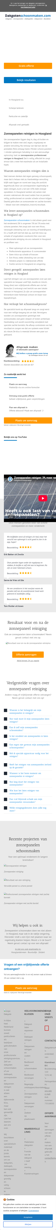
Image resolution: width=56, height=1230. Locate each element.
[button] (28, 711)
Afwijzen (28, 1224)
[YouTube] (47, 1028)
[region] (28, 1212)
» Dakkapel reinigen (28, 1036)
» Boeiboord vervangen (29, 1074)
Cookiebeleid (33, 1210)
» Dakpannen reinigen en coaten (29, 1049)
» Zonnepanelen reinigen (30, 1093)
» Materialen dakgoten (29, 1141)
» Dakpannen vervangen (29, 1103)
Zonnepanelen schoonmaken (17, 220)
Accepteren (28, 1217)
